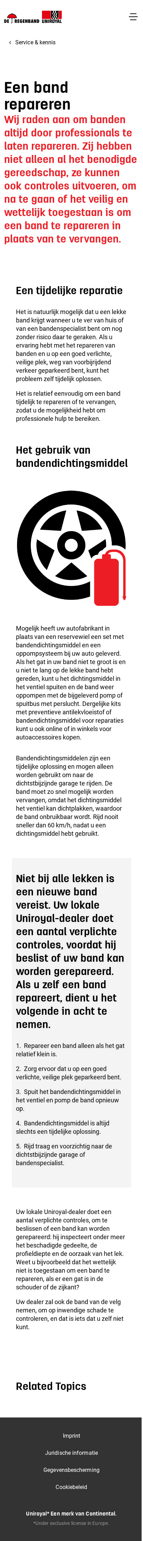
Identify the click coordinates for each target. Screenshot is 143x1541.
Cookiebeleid (71, 1487)
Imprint (72, 1435)
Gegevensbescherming (71, 1470)
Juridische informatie (71, 1453)
